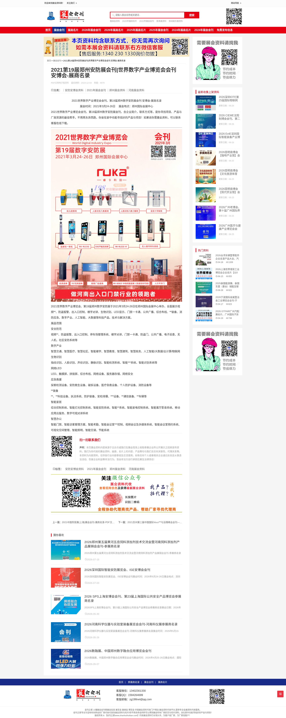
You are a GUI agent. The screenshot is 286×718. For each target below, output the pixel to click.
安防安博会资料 (74, 469)
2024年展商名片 (181, 30)
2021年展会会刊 (96, 469)
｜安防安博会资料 (72, 90)
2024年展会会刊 (204, 30)
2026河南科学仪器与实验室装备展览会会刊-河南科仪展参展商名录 (131, 624)
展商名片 (73, 30)
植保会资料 (115, 21)
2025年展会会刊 (158, 30)
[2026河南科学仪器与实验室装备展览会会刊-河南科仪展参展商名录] (66, 641)
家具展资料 (161, 21)
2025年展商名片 (129, 21)
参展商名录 (134, 682)
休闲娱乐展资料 (176, 21)
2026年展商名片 (113, 30)
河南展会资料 (137, 469)
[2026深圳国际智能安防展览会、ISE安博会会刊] (66, 586)
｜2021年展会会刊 (95, 90)
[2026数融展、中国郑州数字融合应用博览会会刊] (66, 667)
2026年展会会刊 (91, 30)
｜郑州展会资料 (116, 90)
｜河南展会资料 (135, 90)
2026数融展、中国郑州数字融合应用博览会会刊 (117, 651)
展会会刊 (59, 30)
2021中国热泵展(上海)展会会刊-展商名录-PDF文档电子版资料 (94, 522)
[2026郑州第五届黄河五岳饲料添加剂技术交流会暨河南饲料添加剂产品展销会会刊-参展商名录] (66, 558)
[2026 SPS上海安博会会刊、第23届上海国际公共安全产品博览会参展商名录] (66, 613)
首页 (48, 30)
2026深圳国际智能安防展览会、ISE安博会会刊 (117, 570)
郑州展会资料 (117, 469)
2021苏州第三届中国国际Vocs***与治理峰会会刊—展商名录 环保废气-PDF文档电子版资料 (173, 522)
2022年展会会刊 (146, 21)
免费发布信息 (225, 30)
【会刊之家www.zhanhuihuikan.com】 (122, 715)
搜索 (191, 15)
